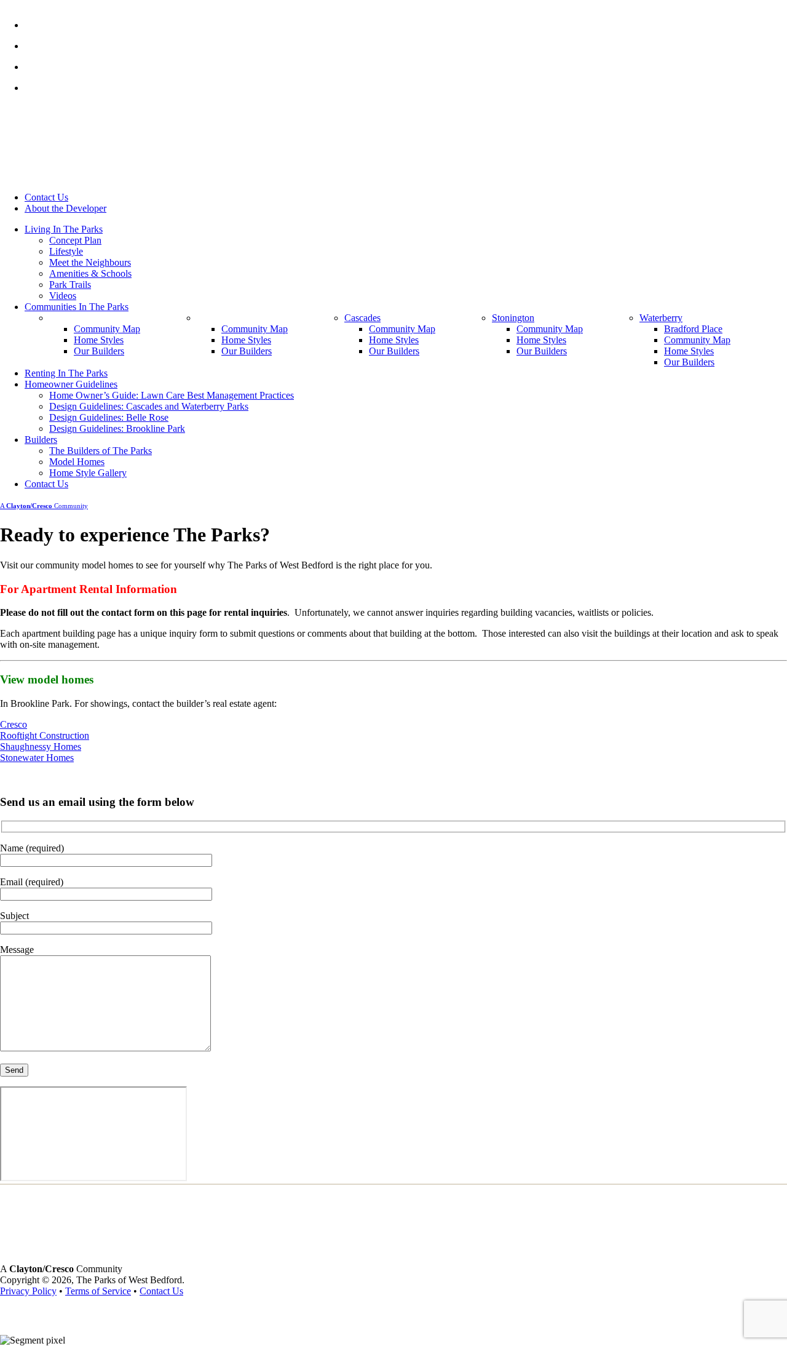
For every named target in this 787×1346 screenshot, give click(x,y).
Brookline (216, 318)
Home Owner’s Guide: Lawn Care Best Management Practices (171, 395)
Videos (62, 295)
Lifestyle (66, 251)
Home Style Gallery (88, 473)
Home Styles (99, 340)
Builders (41, 439)
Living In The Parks (64, 229)
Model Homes (77, 461)
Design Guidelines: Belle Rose (108, 417)
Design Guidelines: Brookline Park (117, 428)
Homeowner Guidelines (71, 384)
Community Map (107, 329)
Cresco (13, 724)
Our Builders (99, 351)
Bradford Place (693, 329)
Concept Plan (75, 240)
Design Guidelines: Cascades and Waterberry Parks (148, 406)
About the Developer (65, 208)
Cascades (362, 318)
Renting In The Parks (66, 373)
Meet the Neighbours (90, 262)
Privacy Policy (28, 1291)
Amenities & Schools (90, 273)
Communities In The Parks (77, 306)
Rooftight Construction (44, 735)
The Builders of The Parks (100, 450)
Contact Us (46, 197)
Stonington (513, 318)
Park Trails (70, 284)
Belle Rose (70, 318)
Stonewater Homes (37, 757)
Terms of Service (98, 1291)
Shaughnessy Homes (40, 746)
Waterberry (660, 318)
